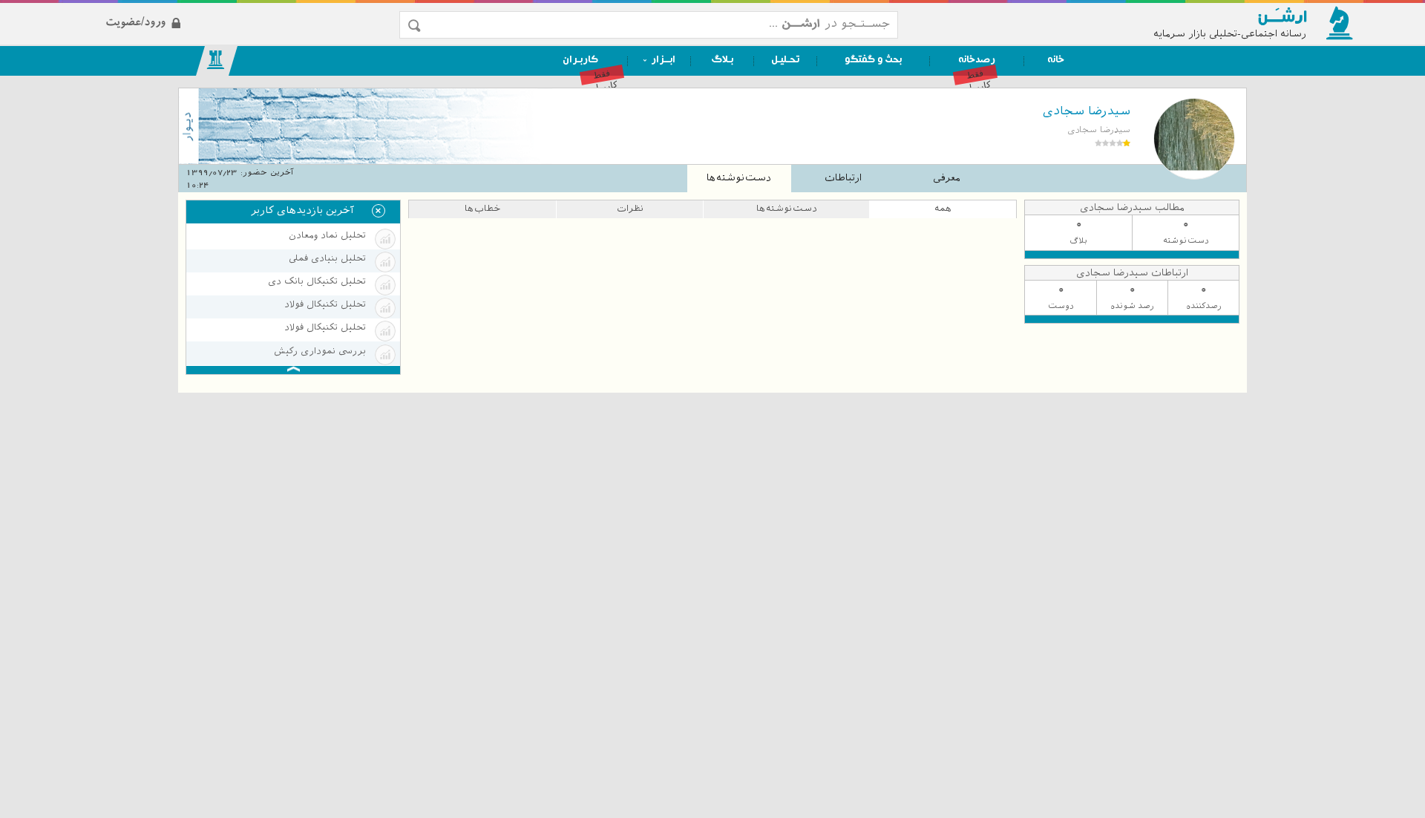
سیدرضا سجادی (1086, 111)
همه (942, 208)
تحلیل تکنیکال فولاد (325, 304)
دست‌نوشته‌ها (739, 177)
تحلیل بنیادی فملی (327, 258)
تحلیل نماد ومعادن (327, 235)
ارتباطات (843, 177)
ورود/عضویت (224, 10)
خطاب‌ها (482, 208)
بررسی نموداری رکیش (320, 351)
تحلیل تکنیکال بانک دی (317, 281)
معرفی (946, 177)
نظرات (630, 208)
